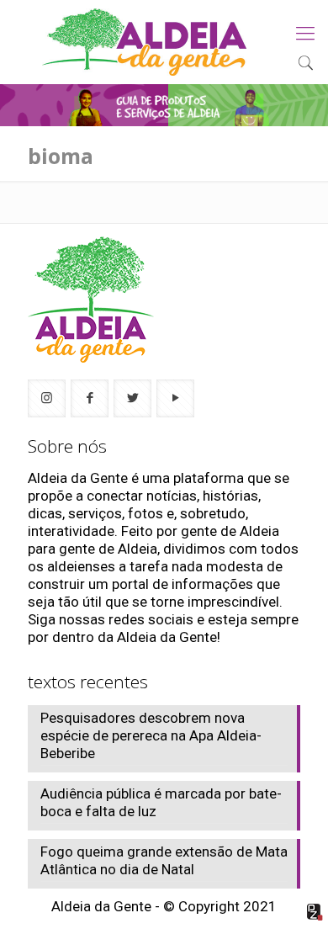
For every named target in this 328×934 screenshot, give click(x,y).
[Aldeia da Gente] (144, 42)
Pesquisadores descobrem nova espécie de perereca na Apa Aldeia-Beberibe (151, 735)
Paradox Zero (315, 912)
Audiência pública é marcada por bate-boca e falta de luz (161, 802)
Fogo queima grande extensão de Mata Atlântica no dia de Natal (164, 860)
